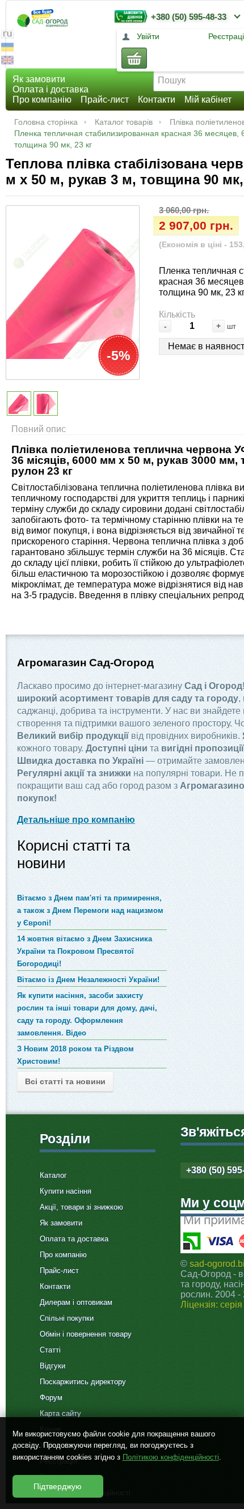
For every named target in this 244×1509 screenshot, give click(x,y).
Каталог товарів (124, 121)
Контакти (156, 99)
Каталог (53, 1175)
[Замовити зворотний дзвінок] (128, 16)
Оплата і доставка (50, 89)
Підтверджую (57, 1486)
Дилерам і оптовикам (76, 1302)
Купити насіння (65, 1191)
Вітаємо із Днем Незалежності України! (88, 979)
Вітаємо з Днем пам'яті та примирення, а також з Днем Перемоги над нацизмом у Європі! (90, 910)
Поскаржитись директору (83, 1381)
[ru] (7, 35)
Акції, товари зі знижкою (81, 1207)
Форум (51, 1397)
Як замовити (38, 79)
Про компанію (41, 99)
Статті (50, 1350)
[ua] (7, 48)
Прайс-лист (105, 99)
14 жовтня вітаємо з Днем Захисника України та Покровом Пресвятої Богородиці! (84, 951)
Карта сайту (60, 1413)
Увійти (148, 36)
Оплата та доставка (74, 1239)
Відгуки (52, 1366)
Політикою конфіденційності (171, 1457)
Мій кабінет (208, 99)
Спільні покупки (67, 1318)
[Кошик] (134, 58)
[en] (7, 61)
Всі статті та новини (65, 1081)
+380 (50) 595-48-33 (188, 17)
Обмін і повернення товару (86, 1334)
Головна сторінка (46, 121)
